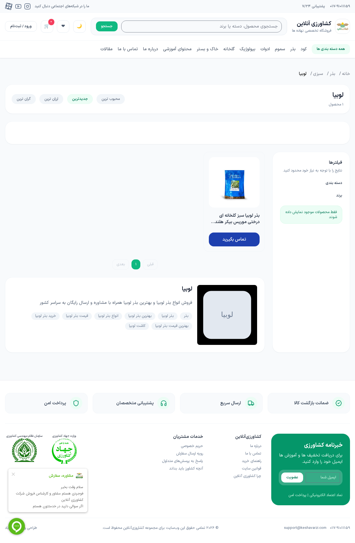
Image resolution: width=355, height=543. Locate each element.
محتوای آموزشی (177, 49)
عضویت (292, 477)
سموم (280, 49)
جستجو (107, 26)
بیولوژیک (247, 49)
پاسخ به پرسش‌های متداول (182, 461)
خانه (346, 73)
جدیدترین (80, 99)
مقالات (106, 49)
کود (304, 49)
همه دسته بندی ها (331, 49)
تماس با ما (128, 49)
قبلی (150, 264)
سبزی (318, 73)
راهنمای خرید (251, 461)
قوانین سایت (251, 468)
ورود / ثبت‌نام (21, 26)
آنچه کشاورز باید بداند (186, 468)
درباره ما (150, 49)
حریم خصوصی (192, 446)
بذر (293, 49)
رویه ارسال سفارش (189, 453)
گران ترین (24, 99)
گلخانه (229, 49)
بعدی (120, 264)
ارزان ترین (51, 99)
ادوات (265, 49)
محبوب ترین (111, 99)
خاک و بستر (207, 49)
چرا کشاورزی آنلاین (247, 476)
